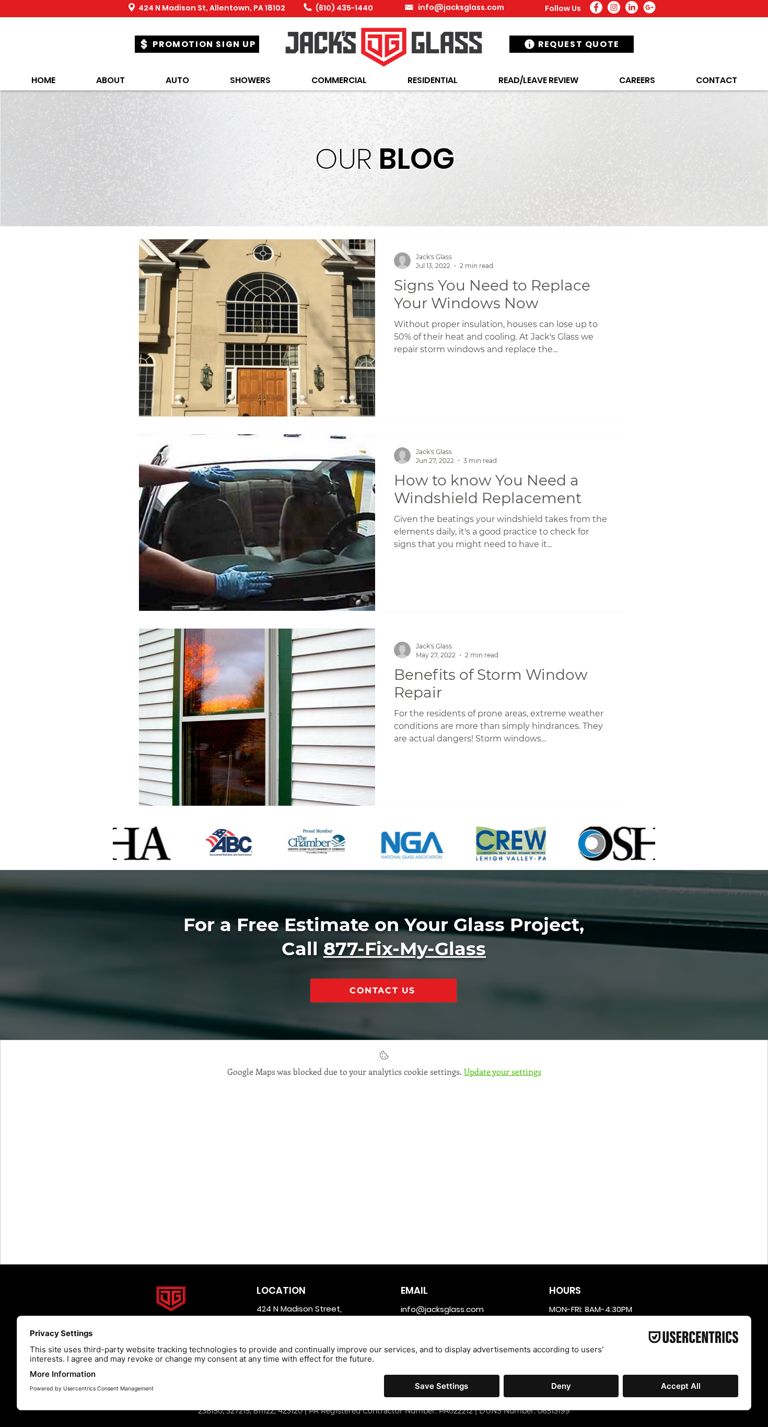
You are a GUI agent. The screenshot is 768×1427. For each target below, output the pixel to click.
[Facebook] (596, 7)
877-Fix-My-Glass (404, 948)
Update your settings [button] (502, 1071)
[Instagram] (614, 7)
